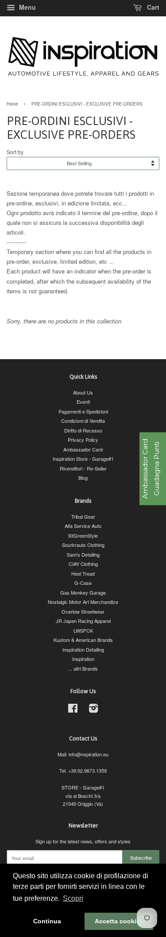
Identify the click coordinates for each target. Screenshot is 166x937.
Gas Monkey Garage (83, 592)
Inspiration (83, 658)
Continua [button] (47, 921)
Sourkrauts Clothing (83, 544)
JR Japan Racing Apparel (83, 620)
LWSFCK (83, 630)
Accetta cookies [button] (119, 921)
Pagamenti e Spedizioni (83, 411)
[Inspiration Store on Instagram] (93, 709)
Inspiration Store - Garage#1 (83, 458)
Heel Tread (83, 573)
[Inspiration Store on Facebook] (73, 709)
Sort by (15, 152)
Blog (83, 477)
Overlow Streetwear (83, 611)
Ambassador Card (83, 449)
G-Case (83, 582)
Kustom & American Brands (83, 639)
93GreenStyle (83, 535)
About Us (83, 392)
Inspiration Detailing (83, 649)
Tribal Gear (83, 516)
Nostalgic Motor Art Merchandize (83, 601)
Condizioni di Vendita (83, 420)
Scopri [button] (73, 898)
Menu (26, 7)
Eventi (83, 401)
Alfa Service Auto (83, 525)
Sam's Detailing (83, 554)
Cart (152, 7)
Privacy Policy (83, 439)
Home (12, 104)
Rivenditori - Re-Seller (83, 468)
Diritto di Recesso (83, 430)
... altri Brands (83, 668)
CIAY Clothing (83, 563)
